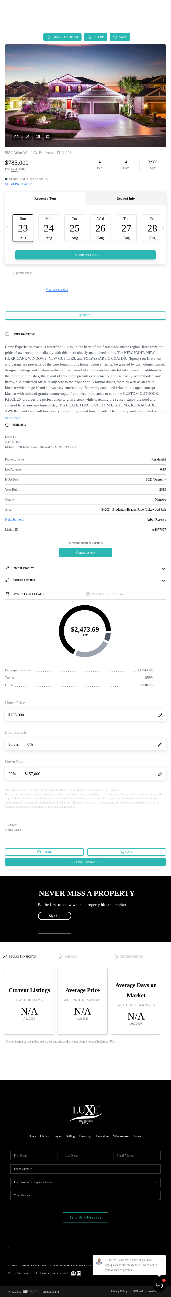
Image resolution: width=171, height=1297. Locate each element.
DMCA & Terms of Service (148, 1291)
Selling (70, 1136)
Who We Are (120, 1136)
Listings (44, 1136)
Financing (85, 1136)
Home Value (102, 1136)
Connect (137, 1136)
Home (32, 1136)
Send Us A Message (86, 1217)
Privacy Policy (119, 1291)
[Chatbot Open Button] (159, 1285)
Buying (58, 1136)
